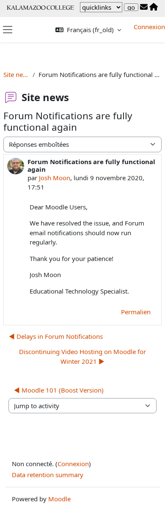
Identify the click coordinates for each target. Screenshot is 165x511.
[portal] (153, 7)
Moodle (59, 499)
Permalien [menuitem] (136, 312)
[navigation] (101, 7)
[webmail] (144, 7)
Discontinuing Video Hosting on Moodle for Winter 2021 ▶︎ (82, 356)
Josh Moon (54, 177)
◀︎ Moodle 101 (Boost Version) (59, 390)
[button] (88, 30)
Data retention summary (47, 474)
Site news (16, 74)
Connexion (149, 26)
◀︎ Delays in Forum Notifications (56, 336)
